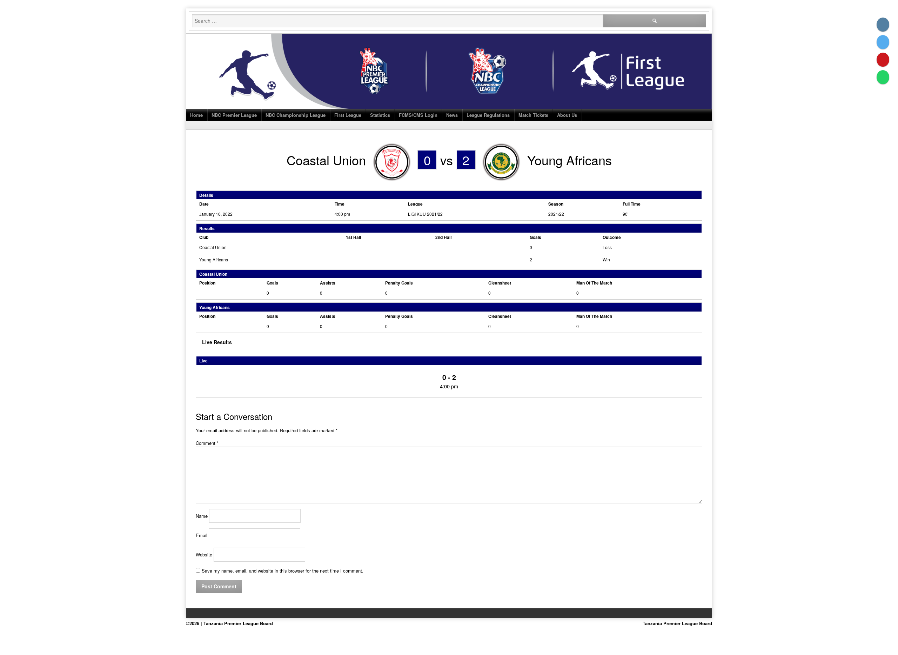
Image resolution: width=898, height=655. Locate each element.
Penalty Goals (399, 283)
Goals (272, 283)
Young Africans (213, 259)
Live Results (217, 342)
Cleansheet (499, 283)
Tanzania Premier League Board (677, 623)
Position (207, 283)
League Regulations (488, 115)
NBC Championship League (296, 115)
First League (347, 115)
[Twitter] (883, 42)
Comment (207, 443)
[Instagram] (883, 25)
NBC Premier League (234, 115)
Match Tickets (533, 115)
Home (196, 115)
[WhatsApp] (883, 77)
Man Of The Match (594, 283)
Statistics (380, 115)
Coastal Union (213, 247)
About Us (567, 115)
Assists (327, 283)
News (452, 115)
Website (204, 554)
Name (202, 516)
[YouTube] (883, 60)
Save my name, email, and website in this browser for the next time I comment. (282, 570)
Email (201, 535)
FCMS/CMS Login (418, 115)
